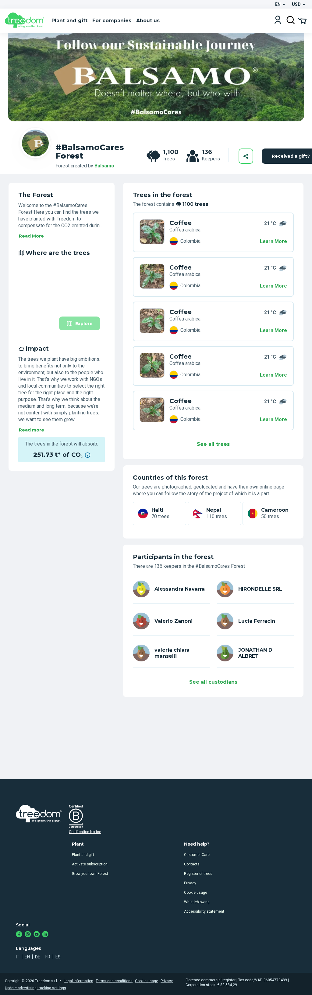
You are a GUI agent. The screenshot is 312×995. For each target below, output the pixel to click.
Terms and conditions (114, 981)
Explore (84, 323)
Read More (31, 236)
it (18, 956)
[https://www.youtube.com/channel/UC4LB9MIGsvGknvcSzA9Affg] (37, 935)
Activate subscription (90, 864)
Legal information (78, 981)
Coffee (180, 223)
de (37, 956)
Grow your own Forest (90, 874)
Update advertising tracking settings (35, 988)
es (58, 956)
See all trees (213, 444)
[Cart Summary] (302, 20)
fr (47, 956)
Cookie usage (195, 892)
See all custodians (213, 682)
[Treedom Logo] (26, 21)
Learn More (273, 241)
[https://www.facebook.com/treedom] (19, 935)
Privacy (190, 883)
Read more (31, 430)
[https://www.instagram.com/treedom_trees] (28, 935)
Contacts (192, 864)
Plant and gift (83, 855)
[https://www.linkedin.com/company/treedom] (45, 935)
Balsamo (104, 166)
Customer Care (197, 855)
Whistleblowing (197, 902)
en (27, 956)
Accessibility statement (204, 911)
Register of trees (198, 874)
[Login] (277, 21)
